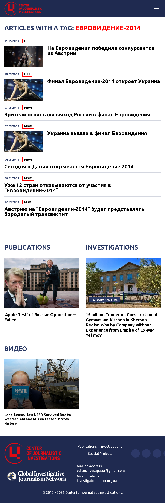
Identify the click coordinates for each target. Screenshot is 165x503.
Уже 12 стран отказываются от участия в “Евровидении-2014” (57, 188)
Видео (15, 348)
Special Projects (100, 454)
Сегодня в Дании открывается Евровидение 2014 (68, 166)
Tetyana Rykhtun (104, 299)
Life (27, 41)
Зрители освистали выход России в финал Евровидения (77, 114)
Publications (27, 247)
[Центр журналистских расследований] (24, 9)
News (28, 107)
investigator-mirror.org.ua (97, 481)
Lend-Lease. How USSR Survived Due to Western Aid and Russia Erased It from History (37, 419)
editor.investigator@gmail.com (101, 471)
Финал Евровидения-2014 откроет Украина (103, 81)
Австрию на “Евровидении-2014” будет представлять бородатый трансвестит (74, 212)
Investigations (112, 247)
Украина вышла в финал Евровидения (97, 133)
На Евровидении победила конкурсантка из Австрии (100, 51)
